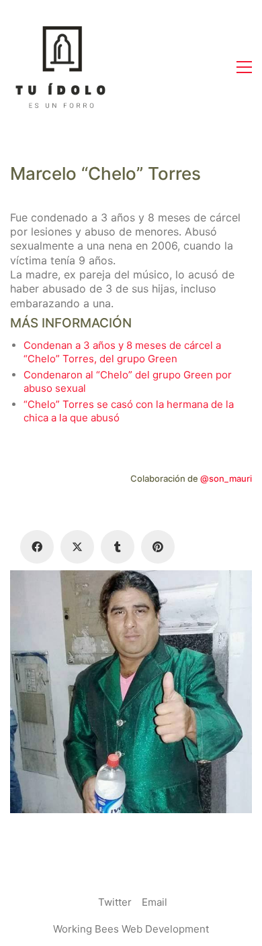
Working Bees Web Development (131, 929)
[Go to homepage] (60, 67)
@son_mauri (226, 478)
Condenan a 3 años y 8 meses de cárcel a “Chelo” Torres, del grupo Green (122, 352)
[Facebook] (37, 547)
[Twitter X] (77, 547)
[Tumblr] (117, 547)
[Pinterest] (158, 547)
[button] (244, 67)
